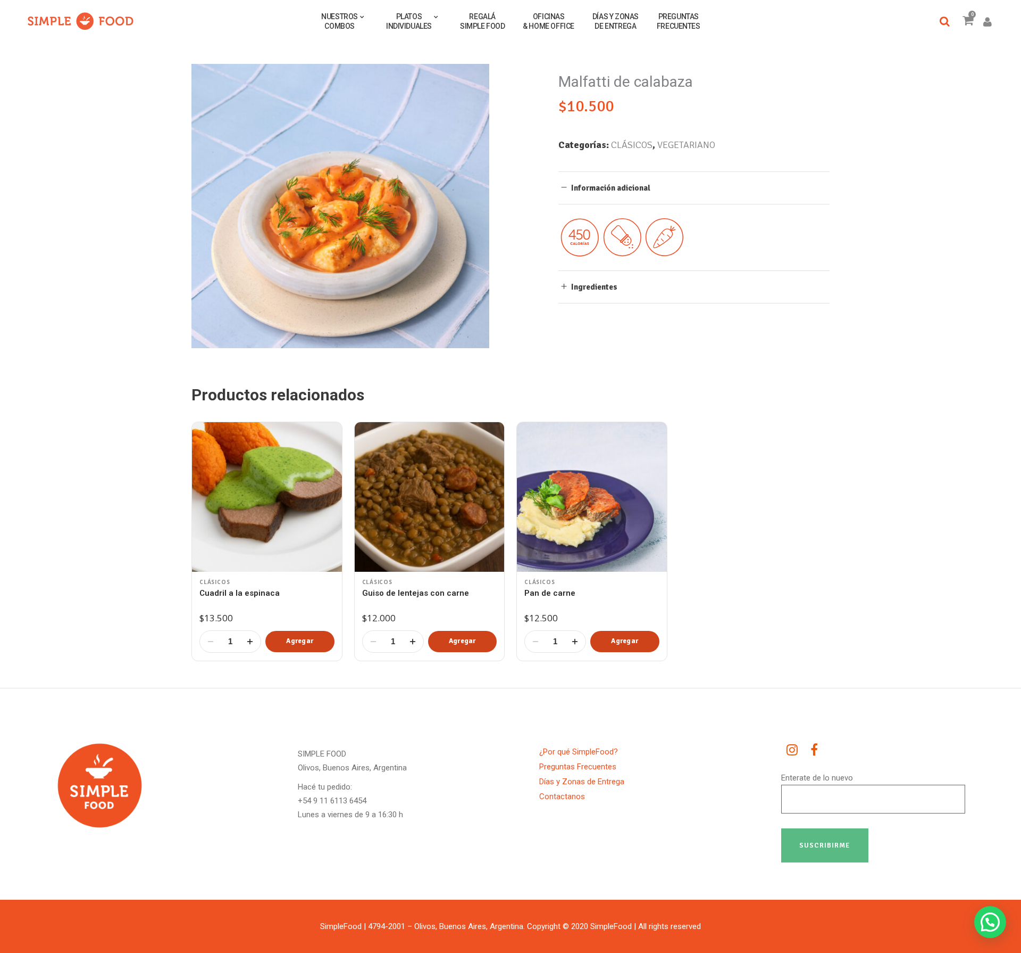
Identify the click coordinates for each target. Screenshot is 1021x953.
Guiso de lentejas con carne (415, 593)
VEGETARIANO (686, 145)
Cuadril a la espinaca (239, 593)
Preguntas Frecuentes (577, 766)
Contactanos (562, 796)
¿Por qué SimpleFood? (578, 752)
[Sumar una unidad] (250, 641)
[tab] (694, 187)
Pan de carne (549, 593)
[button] (299, 641)
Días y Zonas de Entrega (581, 781)
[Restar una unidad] (210, 641)
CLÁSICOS (631, 145)
